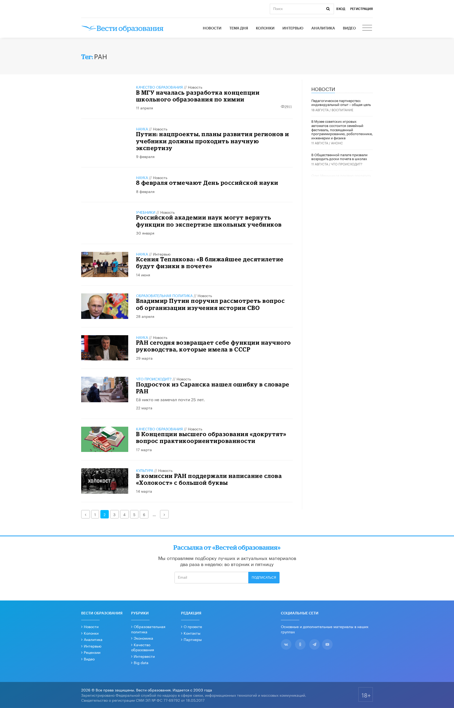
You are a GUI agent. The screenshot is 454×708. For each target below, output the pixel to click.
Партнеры (193, 639)
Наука (142, 128)
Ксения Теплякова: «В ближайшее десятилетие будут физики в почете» (210, 262)
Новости (212, 28)
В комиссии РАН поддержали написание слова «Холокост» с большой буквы (209, 479)
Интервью (292, 28)
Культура (144, 470)
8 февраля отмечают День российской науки (207, 182)
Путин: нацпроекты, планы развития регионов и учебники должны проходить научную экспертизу (212, 141)
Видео (349, 28)
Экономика (143, 638)
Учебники (145, 212)
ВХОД (340, 9)
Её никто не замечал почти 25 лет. (170, 399)
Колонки (265, 28)
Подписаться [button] (264, 577)
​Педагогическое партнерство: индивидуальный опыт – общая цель (341, 102)
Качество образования (159, 87)
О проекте (193, 626)
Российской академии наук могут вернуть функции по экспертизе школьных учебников (209, 220)
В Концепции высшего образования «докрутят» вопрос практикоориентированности (211, 437)
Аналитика (323, 28)
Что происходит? (154, 378)
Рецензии (92, 652)
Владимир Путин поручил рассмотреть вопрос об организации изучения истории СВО (210, 304)
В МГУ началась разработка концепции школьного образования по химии (198, 96)
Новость (195, 87)
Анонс (337, 142)
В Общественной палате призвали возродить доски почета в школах (339, 156)
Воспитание (342, 109)
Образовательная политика (164, 295)
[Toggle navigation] (367, 28)
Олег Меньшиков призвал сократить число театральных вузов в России (341, 177)
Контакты (192, 633)
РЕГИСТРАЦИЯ (361, 9)
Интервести (144, 656)
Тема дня (238, 28)
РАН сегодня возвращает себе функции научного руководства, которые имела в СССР (213, 346)
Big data (141, 662)
